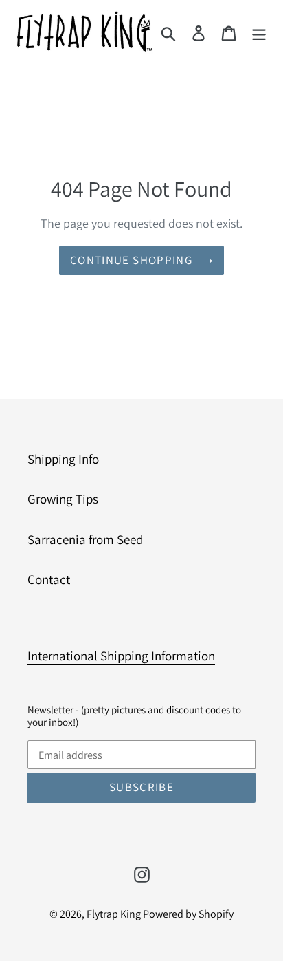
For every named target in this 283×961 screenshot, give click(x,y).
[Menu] (259, 33)
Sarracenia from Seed (85, 539)
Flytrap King (115, 914)
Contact (48, 579)
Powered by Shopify (188, 914)
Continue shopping (131, 260)
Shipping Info (63, 459)
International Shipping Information (121, 655)
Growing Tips (62, 498)
